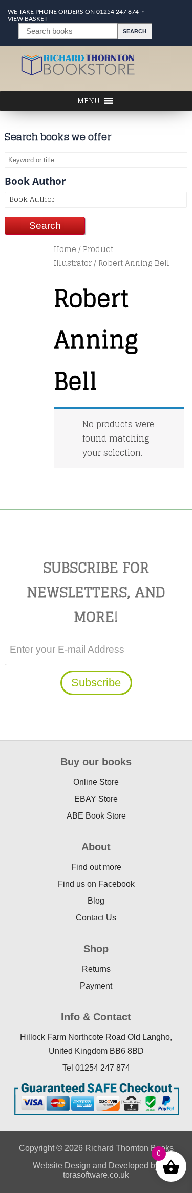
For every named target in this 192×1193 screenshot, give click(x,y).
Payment (96, 985)
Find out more (96, 867)
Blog (96, 900)
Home (65, 249)
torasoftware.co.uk (96, 1174)
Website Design (62, 1165)
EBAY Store (96, 798)
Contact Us (96, 917)
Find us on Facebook (96, 884)
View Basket (28, 19)
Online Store (96, 782)
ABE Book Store (96, 815)
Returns (96, 969)
